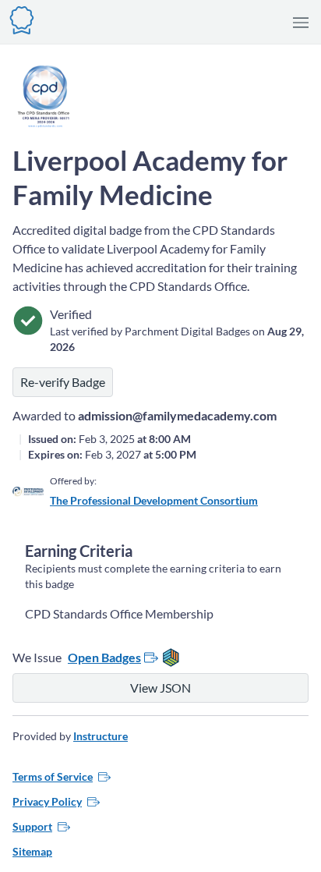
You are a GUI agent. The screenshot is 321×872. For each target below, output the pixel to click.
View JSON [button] (160, 687)
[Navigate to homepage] (21, 18)
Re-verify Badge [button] (62, 381)
